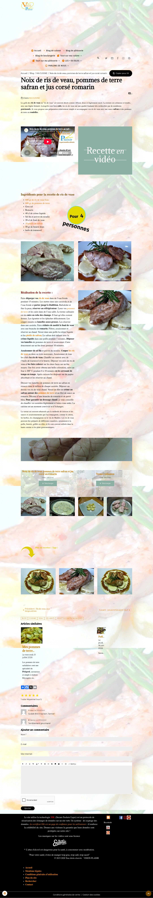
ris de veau (44, 298)
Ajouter (27, 808)
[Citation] (41, 764)
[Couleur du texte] (37, 764)
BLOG (24, 618)
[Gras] (23, 764)
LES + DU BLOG (72, 60)
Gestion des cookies (91, 895)
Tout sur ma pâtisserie (46, 60)
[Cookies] (4, 893)
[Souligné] (29, 764)
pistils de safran (34, 335)
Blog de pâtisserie (74, 50)
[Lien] (48, 764)
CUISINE (32, 618)
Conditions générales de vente (66, 895)
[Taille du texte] (33, 764)
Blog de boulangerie (45, 55)
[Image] (55, 764)
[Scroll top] (148, 893)
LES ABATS (50, 618)
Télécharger (48, 483)
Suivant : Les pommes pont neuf (113, 610)
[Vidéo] (59, 764)
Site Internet (26, 754)
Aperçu (73, 764)
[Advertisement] (76, 29)
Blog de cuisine (53, 50)
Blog (32, 73)
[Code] (62, 764)
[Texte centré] (45, 764)
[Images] (129, 817)
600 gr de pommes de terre (37, 203)
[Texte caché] (52, 764)
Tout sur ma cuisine (70, 55)
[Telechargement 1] (59, 842)
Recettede (108, 822)
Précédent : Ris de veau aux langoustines (37, 610)
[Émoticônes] (66, 764)
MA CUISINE (41, 73)
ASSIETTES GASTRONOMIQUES (70, 618)
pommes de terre (46, 392)
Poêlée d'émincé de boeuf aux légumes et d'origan (101, 636)
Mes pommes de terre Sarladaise (31, 649)
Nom (23, 735)
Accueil (37, 50)
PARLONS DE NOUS (57, 65)
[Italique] (26, 764)
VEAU (41, 618)
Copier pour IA (122, 73)
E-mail (23, 744)
